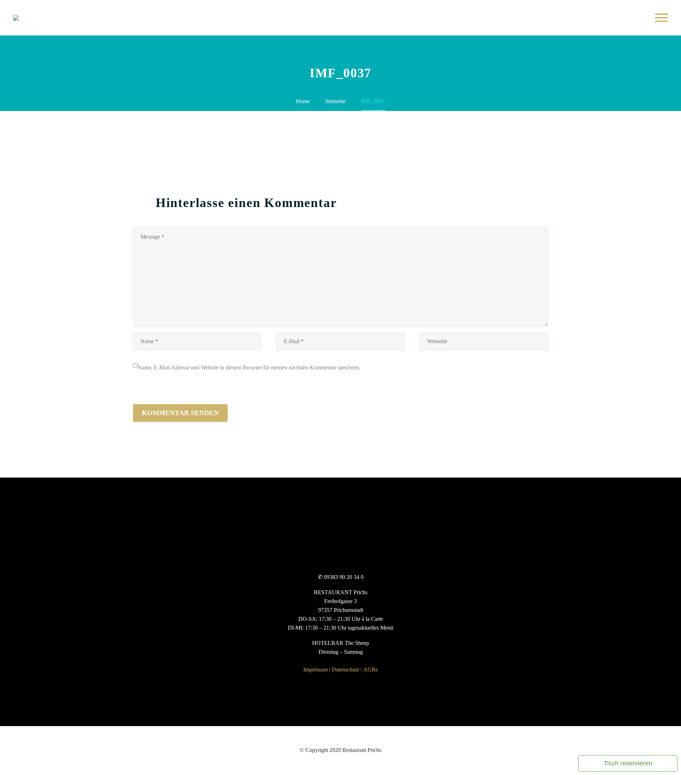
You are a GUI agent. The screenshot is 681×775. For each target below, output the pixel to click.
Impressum (315, 670)
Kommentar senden (180, 413)
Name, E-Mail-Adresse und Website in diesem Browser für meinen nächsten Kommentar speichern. (249, 367)
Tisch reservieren (628, 763)
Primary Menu (661, 17)
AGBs (370, 670)
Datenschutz (345, 670)
